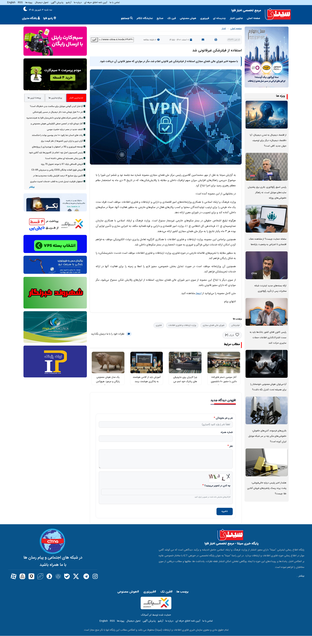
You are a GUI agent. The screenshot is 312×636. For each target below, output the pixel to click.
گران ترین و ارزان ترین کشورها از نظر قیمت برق (62, 141)
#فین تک (167, 591)
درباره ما (78, 3)
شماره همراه (227, 432)
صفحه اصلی (253, 18)
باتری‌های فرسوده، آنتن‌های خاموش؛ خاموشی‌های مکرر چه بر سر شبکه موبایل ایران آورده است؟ (267, 436)
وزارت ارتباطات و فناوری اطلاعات (182, 325)
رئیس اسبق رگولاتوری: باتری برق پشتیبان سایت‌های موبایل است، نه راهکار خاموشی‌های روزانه (267, 192)
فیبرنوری (204, 18)
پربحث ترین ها (34, 98)
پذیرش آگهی (57, 3)
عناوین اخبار (236, 18)
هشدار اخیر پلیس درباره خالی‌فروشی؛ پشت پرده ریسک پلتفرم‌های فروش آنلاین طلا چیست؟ (266, 488)
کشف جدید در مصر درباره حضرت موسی (65, 129)
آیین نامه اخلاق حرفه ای (95, 3)
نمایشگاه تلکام (145, 18)
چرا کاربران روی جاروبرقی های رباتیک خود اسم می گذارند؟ (185, 381)
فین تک (171, 18)
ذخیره (225, 511)
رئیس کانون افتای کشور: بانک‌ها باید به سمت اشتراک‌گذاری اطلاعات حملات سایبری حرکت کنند (268, 337)
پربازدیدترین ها (55, 98)
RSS (20, 3)
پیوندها (28, 3)
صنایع (160, 18)
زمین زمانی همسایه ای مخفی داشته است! (64, 158)
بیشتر (31, 187)
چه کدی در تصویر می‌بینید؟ (217, 486)
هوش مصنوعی (188, 18)
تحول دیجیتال (41, 3)
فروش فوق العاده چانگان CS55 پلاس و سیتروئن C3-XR (57, 170)
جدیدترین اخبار (76, 98)
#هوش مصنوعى (128, 591)
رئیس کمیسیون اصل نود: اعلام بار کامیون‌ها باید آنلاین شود (56, 152)
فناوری (159, 325)
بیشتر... (300, 576)
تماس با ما (115, 3)
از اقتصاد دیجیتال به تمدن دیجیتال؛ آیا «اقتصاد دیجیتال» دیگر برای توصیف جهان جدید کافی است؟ (268, 140)
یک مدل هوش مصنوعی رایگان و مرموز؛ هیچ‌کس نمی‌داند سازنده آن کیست (108, 381)
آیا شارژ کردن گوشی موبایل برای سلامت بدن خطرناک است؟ (56, 106)
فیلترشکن (235, 325)
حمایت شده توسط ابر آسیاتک (156, 615)
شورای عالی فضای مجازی (213, 325)
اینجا (198, 293)
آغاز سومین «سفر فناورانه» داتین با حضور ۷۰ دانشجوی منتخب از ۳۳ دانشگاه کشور (224, 381)
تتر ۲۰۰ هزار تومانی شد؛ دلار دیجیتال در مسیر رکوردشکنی (58, 112)
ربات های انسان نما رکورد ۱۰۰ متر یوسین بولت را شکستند (57, 135)
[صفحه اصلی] (277, 14)
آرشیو (68, 3)
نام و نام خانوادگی (224, 418)
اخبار (224, 29)
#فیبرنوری (149, 591)
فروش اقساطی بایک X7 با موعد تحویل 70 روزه (62, 164)
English (11, 3)
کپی (94, 39)
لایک (231, 335)
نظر (231, 446)
